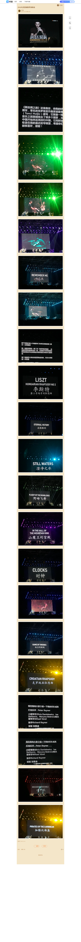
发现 (20, 1)
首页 (16, 1)
